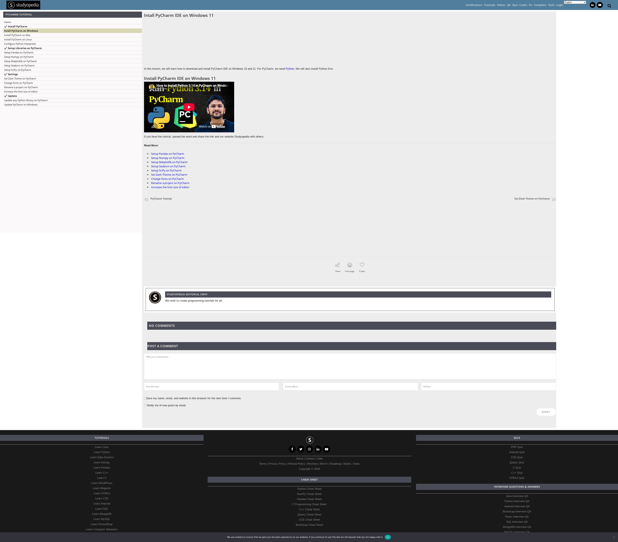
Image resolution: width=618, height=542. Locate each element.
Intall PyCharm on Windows (21, 30)
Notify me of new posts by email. (166, 405)
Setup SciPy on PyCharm (17, 69)
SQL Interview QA (517, 521)
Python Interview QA (517, 501)
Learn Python (102, 452)
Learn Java (101, 447)
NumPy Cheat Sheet (309, 494)
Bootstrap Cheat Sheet (309, 524)
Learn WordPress (101, 483)
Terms (263, 463)
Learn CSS (101, 498)
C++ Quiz (517, 472)
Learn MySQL (102, 519)
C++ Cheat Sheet (309, 509)
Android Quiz (517, 452)
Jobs (320, 458)
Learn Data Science (102, 457)
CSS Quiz (517, 457)
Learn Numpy (102, 462)
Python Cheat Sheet (309, 488)
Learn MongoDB (101, 513)
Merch (324, 463)
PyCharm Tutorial (161, 198)
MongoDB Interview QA (517, 526)
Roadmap (335, 463)
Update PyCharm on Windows (20, 104)
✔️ (15, 26)
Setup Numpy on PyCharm (19, 56)
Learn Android (102, 503)
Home (7, 22)
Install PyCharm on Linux (18, 39)
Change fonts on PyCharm (18, 82)
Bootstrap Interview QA (517, 511)
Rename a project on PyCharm (21, 87)
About (300, 458)
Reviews (312, 463)
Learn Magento (102, 488)
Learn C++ (101, 472)
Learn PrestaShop (101, 524)
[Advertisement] (71, 141)
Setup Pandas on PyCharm (18, 52)
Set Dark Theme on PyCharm (20, 78)
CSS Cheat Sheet (309, 519)
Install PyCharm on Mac (17, 35)
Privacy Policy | (278, 463)
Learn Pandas (102, 467)
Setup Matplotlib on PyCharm (20, 61)
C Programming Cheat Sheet (309, 504)
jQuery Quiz (517, 462)
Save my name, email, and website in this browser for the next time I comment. (193, 398)
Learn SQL (101, 508)
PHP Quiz (517, 447)
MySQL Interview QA (517, 532)
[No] (614, 537)
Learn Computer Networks (101, 529)
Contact (310, 458)
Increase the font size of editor (21, 91)
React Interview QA (517, 516)
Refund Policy (296, 463)
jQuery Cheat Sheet (309, 514)
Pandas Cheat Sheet (309, 499)
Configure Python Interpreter (20, 43)
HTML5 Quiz (516, 477)
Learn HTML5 (102, 493)
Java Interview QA (517, 496)
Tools (356, 463)
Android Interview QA (517, 506)
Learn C (102, 477)
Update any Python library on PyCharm (26, 100)
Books (347, 463)
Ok (387, 537)
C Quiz (517, 467)
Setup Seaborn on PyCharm (19, 65)
